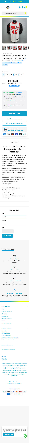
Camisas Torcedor (7, 311)
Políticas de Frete (6, 335)
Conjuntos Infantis (6, 323)
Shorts (3, 321)
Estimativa (7, 235)
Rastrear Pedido (6, 333)
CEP (3, 228)
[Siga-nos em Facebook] (3, 359)
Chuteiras (4, 314)
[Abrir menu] (2, 7)
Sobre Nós (4, 331)
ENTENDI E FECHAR (8, 434)
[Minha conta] (19, 7)
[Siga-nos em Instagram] (5, 359)
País (3, 213)
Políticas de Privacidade (8, 340)
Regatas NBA (5, 316)
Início (3, 309)
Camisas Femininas (7, 318)
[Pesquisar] (25, 13)
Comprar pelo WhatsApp (16, 123)
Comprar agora (14, 114)
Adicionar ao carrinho (14, 119)
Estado (4, 220)
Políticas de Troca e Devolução (10, 338)
